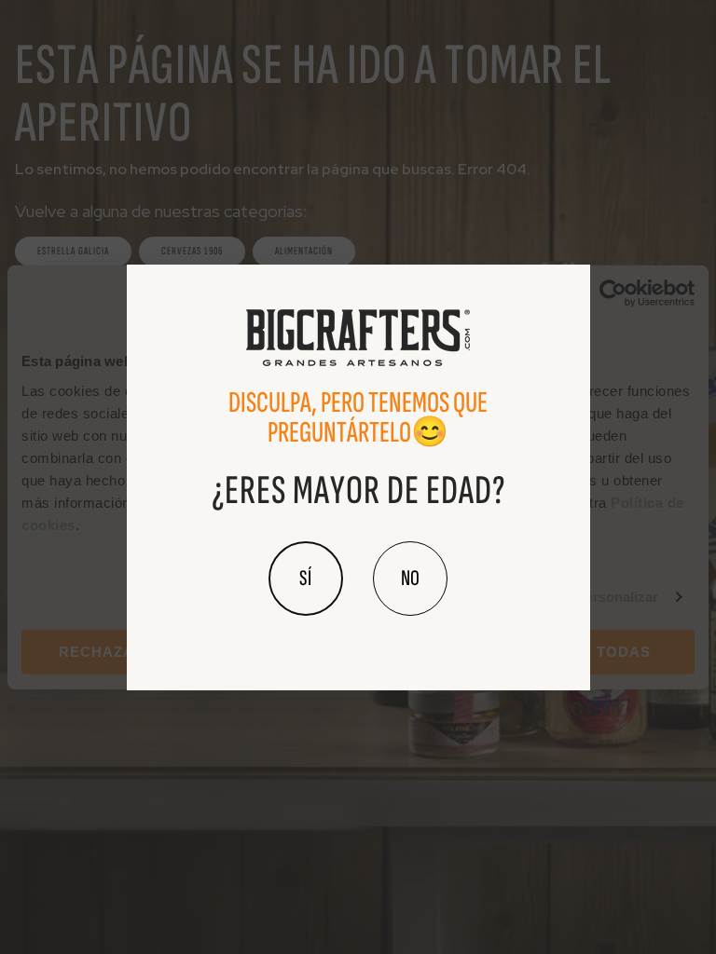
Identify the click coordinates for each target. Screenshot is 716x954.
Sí (305, 578)
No (410, 578)
